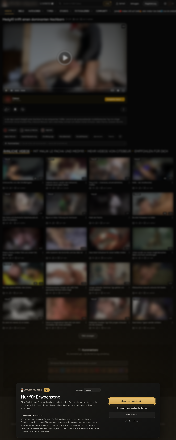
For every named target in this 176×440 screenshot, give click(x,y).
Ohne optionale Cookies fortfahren (132, 408)
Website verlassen (132, 421)
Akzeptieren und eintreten (132, 401)
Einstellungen (131, 415)
